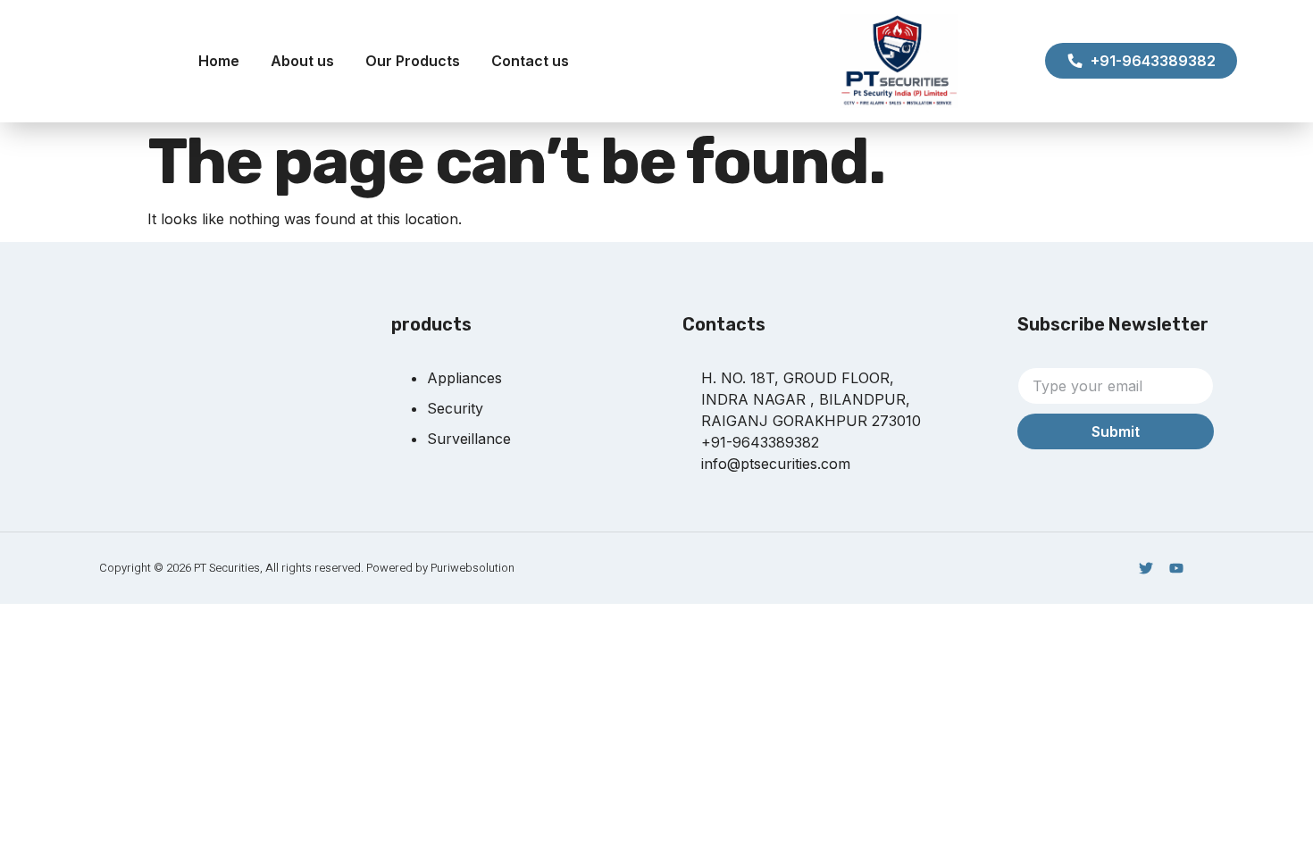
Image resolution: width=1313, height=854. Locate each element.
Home (218, 61)
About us (302, 61)
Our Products (412, 61)
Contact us (530, 61)
